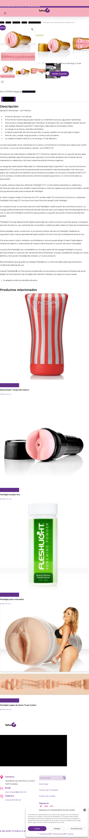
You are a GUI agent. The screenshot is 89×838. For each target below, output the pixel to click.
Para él (24, 22)
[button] (85, 810)
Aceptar (37, 828)
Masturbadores (34, 22)
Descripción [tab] (8, 99)
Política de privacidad (59, 834)
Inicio (2, 22)
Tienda (8, 22)
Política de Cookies (47, 796)
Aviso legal (70, 834)
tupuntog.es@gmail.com (16, 792)
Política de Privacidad (48, 790)
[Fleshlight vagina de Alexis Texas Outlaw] (44, 650)
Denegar (57, 828)
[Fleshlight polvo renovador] (44, 545)
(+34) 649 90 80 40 (13, 800)
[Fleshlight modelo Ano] (44, 440)
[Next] (2, 82)
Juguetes (16, 22)
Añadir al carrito (59, 74)
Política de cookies (45, 834)
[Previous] (1, 82)
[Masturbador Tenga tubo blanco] (44, 336)
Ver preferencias (76, 828)
